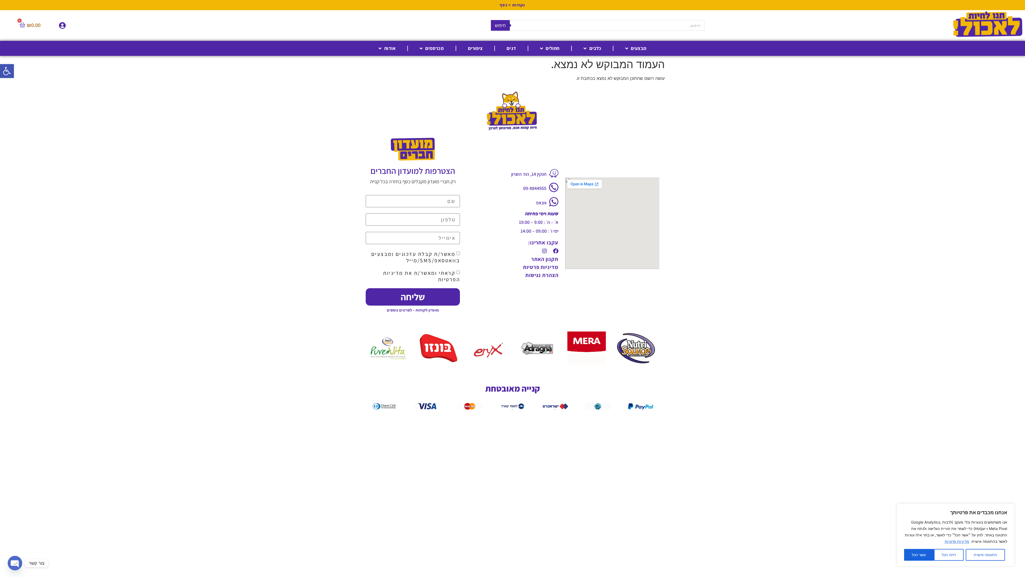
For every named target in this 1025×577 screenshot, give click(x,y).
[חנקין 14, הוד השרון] (553, 173)
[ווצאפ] (553, 201)
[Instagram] (544, 251)
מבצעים (638, 48)
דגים (511, 48)
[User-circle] (62, 25)
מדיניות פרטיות (957, 541)
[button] (7, 71)
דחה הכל (949, 554)
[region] (955, 535)
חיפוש (500, 25)
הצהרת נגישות (541, 275)
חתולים (553, 48)
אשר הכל (919, 554)
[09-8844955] (553, 187)
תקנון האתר (544, 259)
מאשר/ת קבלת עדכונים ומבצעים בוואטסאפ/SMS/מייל (415, 257)
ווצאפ (541, 203)
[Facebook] (555, 251)
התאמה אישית (985, 554)
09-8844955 (534, 188)
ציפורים (475, 48)
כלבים (595, 48)
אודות (390, 48)
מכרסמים (434, 48)
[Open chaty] (15, 563)
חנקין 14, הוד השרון (528, 174)
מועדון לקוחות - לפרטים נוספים (413, 310)
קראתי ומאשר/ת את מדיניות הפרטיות (421, 276)
